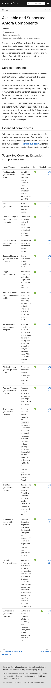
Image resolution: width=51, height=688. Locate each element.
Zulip (23, 670)
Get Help (45, 651)
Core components (9, 32)
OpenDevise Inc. (18, 667)
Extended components (11, 35)
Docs (16, 3)
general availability (31, 144)
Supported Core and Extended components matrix (21, 38)
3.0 (46, 10)
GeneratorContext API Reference (12, 652)
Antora (5, 3)
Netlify (39, 670)
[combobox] (36, 3)
